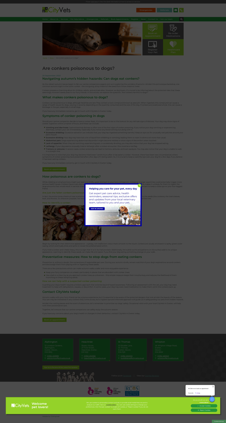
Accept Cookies (205, 406)
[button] (212, 399)
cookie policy (111, 405)
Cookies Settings (219, 421)
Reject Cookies (205, 410)
